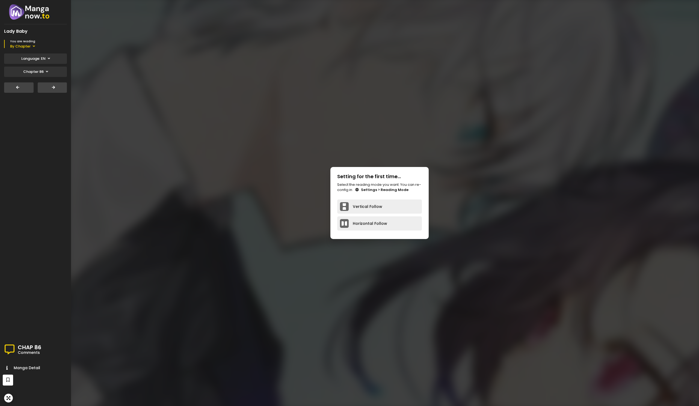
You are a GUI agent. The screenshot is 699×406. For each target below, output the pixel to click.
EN (33, 58)
